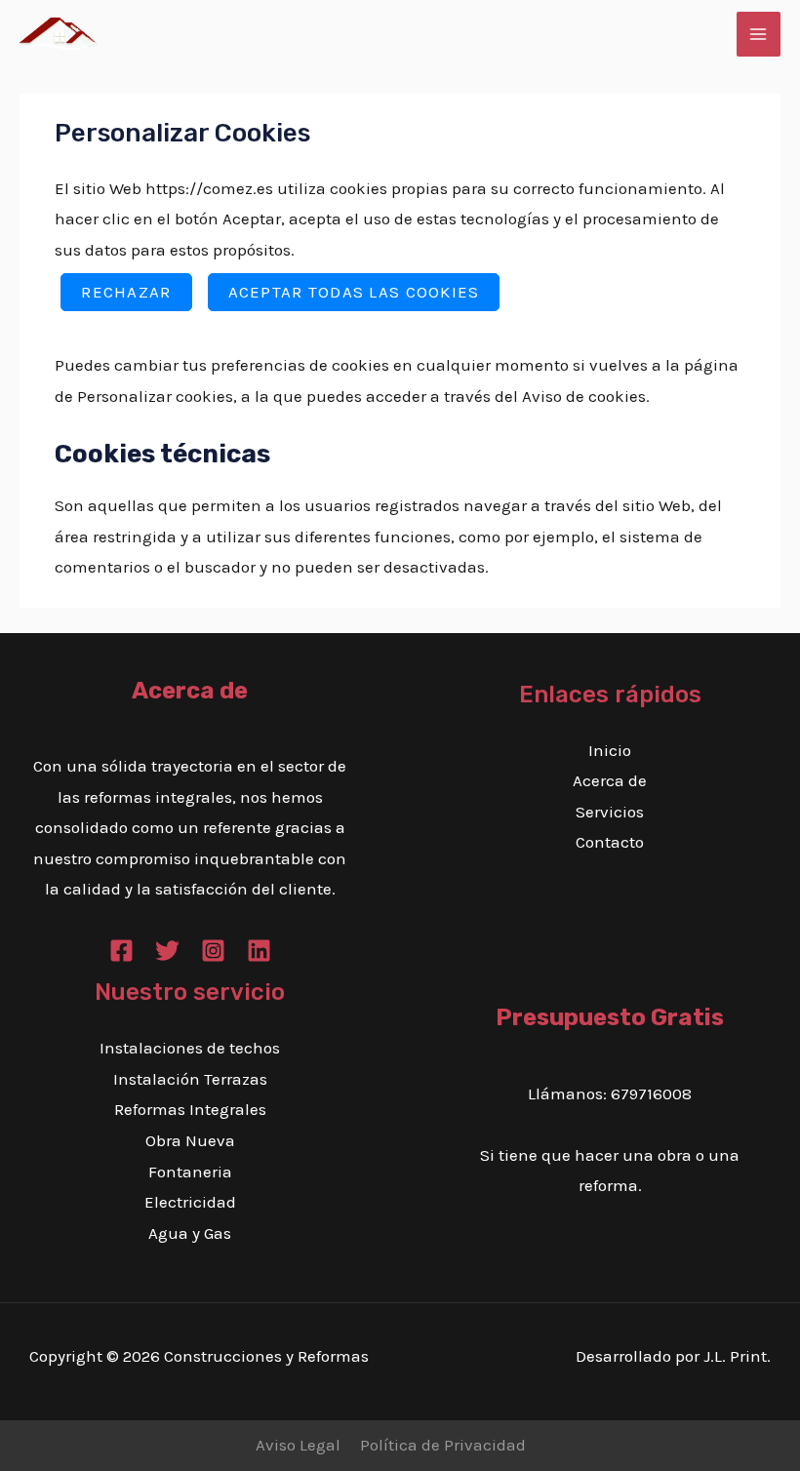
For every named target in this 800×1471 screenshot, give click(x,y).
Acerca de (610, 780)
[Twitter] (167, 950)
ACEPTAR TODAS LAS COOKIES (354, 291)
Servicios (610, 811)
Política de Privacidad (443, 1444)
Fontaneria (190, 1171)
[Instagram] (213, 950)
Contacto (610, 842)
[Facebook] (121, 950)
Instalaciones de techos (190, 1047)
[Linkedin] (259, 950)
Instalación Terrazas (190, 1079)
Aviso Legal (298, 1444)
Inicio (609, 750)
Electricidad (190, 1202)
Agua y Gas (189, 1233)
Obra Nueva (190, 1140)
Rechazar (126, 291)
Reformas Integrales (190, 1109)
